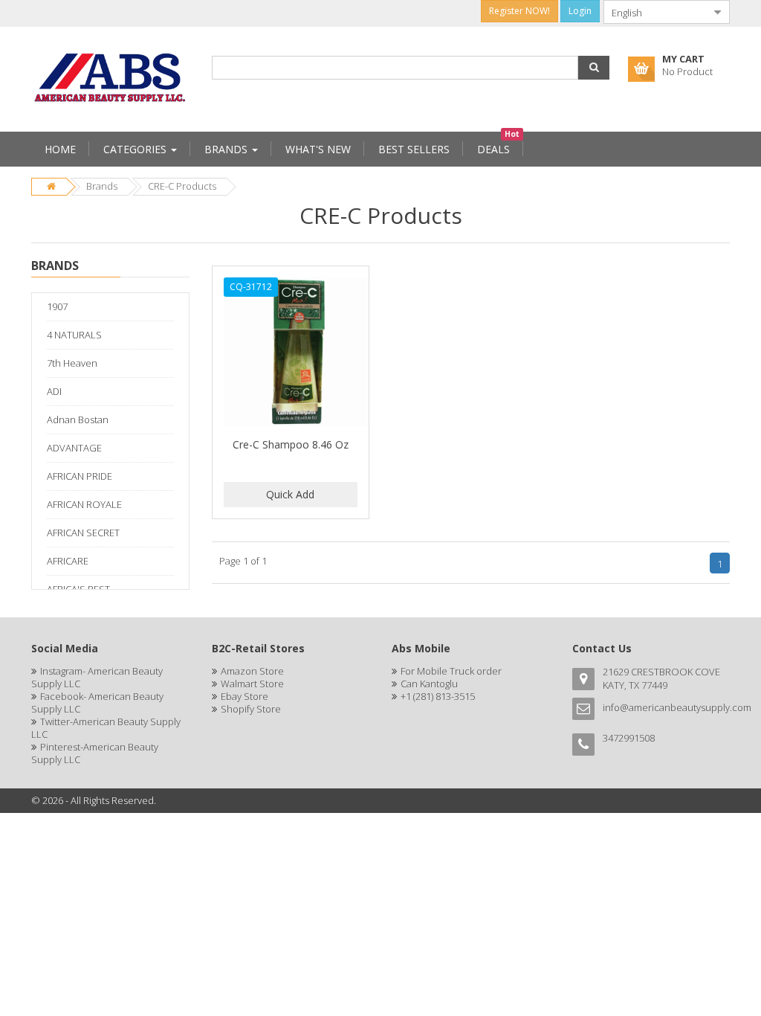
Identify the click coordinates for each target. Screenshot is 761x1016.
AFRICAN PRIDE (79, 476)
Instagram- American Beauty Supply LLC (97, 677)
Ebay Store (244, 696)
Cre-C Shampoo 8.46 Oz (291, 444)
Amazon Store (252, 671)
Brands (101, 186)
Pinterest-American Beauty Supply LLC (94, 753)
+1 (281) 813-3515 (438, 696)
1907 (57, 306)
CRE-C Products (182, 186)
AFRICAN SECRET (83, 532)
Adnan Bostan (78, 419)
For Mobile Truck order (451, 671)
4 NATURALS (74, 334)
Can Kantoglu (429, 683)
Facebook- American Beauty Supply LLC (97, 702)
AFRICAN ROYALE (84, 504)
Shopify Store (251, 709)
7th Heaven (72, 363)
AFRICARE (67, 561)
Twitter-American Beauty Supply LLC (106, 728)
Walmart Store (252, 683)
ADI (54, 391)
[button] (593, 68)
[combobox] (654, 12)
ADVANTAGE (74, 447)
